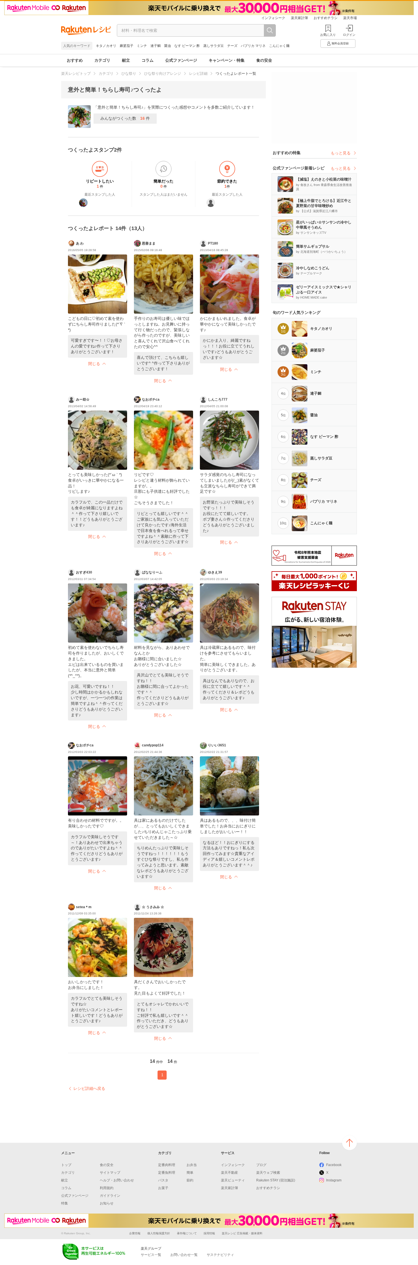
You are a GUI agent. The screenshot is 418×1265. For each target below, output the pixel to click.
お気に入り (328, 34)
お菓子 (163, 1188)
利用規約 (106, 1188)
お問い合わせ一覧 (184, 1255)
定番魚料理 (166, 1173)
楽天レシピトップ (76, 73)
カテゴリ (102, 60)
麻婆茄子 (126, 46)
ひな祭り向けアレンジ (162, 73)
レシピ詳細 (198, 73)
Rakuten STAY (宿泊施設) (275, 1180)
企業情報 (134, 1233)
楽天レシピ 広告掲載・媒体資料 (242, 1233)
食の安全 (264, 60)
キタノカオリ (106, 46)
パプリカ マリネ (253, 46)
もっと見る (341, 153)
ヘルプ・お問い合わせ (117, 1180)
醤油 (167, 46)
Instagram (334, 1180)
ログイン (349, 34)
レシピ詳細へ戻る (89, 1088)
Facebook (334, 1165)
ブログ (261, 1165)
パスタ (163, 1180)
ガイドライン (110, 1196)
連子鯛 (155, 46)
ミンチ (142, 46)
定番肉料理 (166, 1165)
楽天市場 (350, 18)
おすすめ (75, 60)
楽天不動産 (229, 1173)
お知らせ (106, 1203)
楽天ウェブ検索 (268, 1173)
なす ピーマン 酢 (187, 46)
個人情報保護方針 (158, 1233)
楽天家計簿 (299, 18)
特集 (64, 1203)
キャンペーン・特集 (227, 60)
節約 (190, 1180)
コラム (148, 60)
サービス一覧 (151, 1255)
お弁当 (192, 1165)
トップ (66, 1165)
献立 (126, 60)
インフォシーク (273, 18)
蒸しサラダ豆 (213, 46)
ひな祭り (128, 73)
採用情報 (209, 1233)
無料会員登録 (340, 43)
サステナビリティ (220, 1255)
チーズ (232, 46)
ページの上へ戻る (349, 1142)
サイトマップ (110, 1173)
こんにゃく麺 (279, 46)
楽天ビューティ (233, 1180)
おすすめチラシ (326, 18)
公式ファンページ (181, 60)
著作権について (187, 1233)
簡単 (190, 1173)
